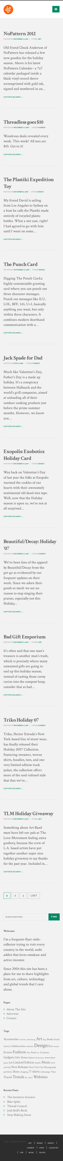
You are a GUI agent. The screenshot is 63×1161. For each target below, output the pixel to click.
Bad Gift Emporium (25, 636)
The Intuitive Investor (21, 1097)
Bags (44, 1039)
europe (56, 1046)
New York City (36, 1067)
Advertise (12, 1014)
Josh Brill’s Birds (17, 1110)
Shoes (16, 1072)
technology (45, 1071)
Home (24, 1057)
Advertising (31, 1039)
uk (26, 1077)
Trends (18, 1077)
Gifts (17, 1057)
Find (54, 917)
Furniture (44, 1052)
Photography (50, 1067)
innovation (50, 1057)
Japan (6, 1062)
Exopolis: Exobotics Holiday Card (24, 455)
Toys (53, 1071)
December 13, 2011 (20, 39)
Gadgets (9, 1057)
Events (8, 1052)
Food (33, 1052)
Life (40, 642)
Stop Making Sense (19, 1115)
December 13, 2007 (21, 642)
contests (29, 1046)
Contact (11, 1018)
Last (34, 895)
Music (45, 1062)
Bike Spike (13, 1102)
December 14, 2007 (21, 554)
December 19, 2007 (21, 464)
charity (7, 1046)
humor (31, 1057)
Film (28, 1052)
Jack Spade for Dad (23, 358)
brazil (56, 1039)
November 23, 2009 (21, 270)
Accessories (11, 1039)
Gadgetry (53, 1148)
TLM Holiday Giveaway (28, 813)
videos (30, 1077)
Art (39, 39)
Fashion (42, 127)
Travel (8, 1077)
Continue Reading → (13, 97)
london (38, 1062)
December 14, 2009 (21, 127)
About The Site (16, 1009)
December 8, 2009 (20, 192)
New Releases (19, 1067)
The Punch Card (20, 264)
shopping (24, 1071)
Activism (22, 1039)
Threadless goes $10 (23, 122)
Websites (40, 1077)
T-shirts (34, 1071)
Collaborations (18, 1046)
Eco (50, 1046)
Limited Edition (23, 1062)
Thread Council (17, 1106)
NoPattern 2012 (20, 33)
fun (38, 1052)
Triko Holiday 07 (21, 720)
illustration (40, 1058)
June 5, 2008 (18, 363)
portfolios (8, 1071)
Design (40, 192)
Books (50, 1039)
